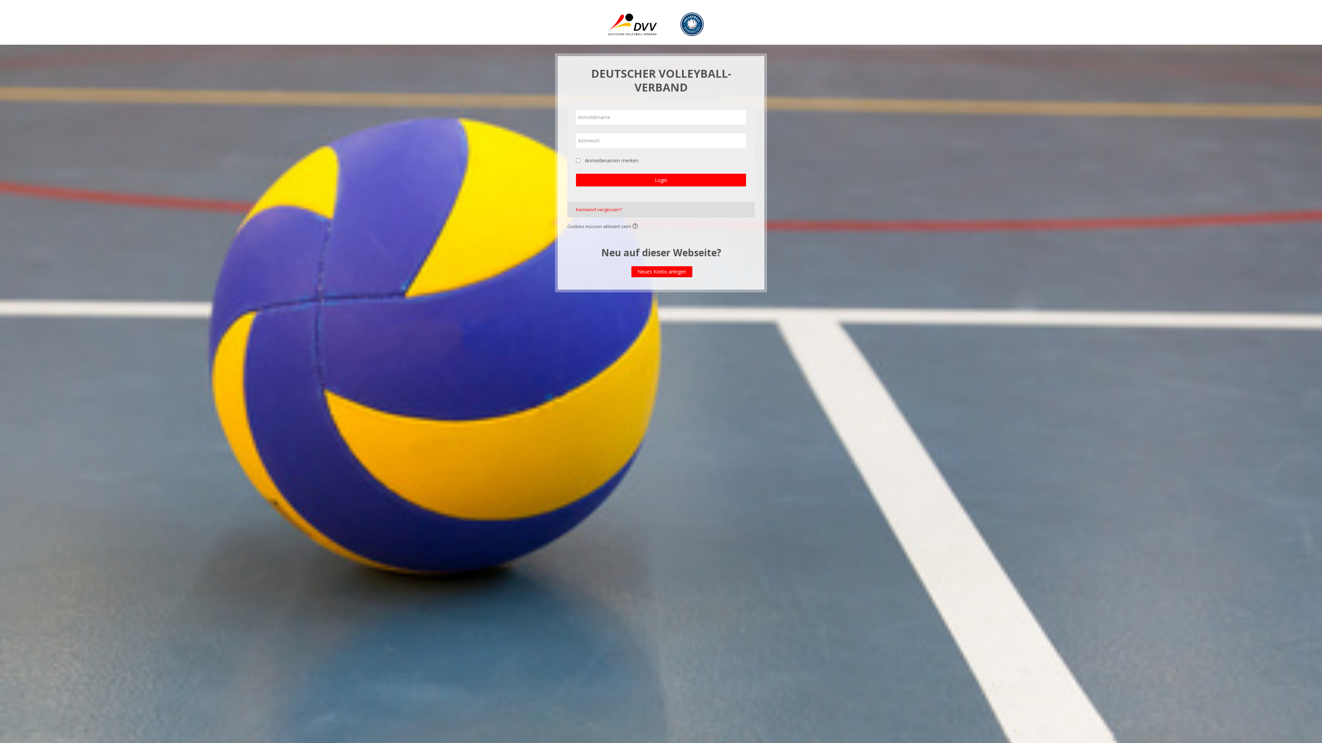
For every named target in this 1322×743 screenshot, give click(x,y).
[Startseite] (661, 23)
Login (661, 180)
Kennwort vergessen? (599, 209)
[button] (636, 226)
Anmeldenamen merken (611, 160)
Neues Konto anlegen (662, 271)
